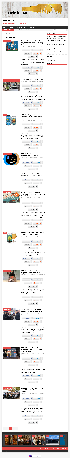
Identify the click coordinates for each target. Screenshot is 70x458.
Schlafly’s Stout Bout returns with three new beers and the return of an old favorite (33, 349)
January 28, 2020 (25, 236)
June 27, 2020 (24, 46)
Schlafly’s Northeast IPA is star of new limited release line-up (32, 233)
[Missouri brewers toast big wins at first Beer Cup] (38, 439)
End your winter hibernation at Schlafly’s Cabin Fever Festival (32, 310)
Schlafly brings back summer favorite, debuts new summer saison (31, 116)
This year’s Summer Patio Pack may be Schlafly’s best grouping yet (32, 42)
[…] (28, 64)
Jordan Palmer (32, 46)
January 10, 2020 (25, 274)
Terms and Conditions (21, 27)
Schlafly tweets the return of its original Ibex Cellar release (32, 272)
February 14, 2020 (25, 197)
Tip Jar (4, 27)
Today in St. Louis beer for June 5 (32, 80)
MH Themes (27, 451)
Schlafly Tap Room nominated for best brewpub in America (33, 154)
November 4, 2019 (25, 393)
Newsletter (10, 27)
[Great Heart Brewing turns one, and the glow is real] (24, 439)
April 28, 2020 (24, 120)
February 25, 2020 (25, 157)
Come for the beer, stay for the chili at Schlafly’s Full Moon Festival (32, 390)
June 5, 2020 (24, 81)
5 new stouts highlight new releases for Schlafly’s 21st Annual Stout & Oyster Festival (33, 194)
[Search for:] (60, 29)
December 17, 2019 (26, 313)
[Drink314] (35, 17)
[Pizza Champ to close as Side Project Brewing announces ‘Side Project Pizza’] (52, 439)
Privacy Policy (31, 27)
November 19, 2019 (26, 353)
